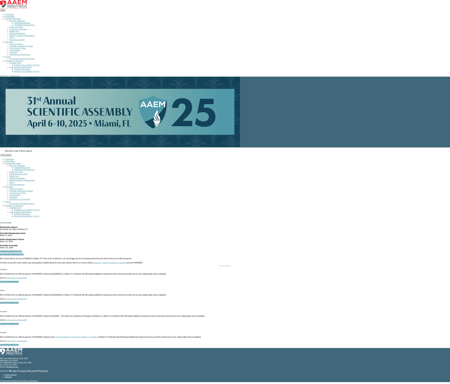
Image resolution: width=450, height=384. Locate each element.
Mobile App (14, 31)
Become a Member (17, 21)
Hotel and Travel (16, 27)
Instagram (97, 263)
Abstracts (13, 52)
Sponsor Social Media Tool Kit (26, 72)
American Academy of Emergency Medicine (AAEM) (75, 337)
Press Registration (17, 40)
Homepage (9, 14)
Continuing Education (18, 29)
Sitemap (8, 377)
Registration (10, 17)
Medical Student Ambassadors (22, 36)
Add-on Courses (16, 44)
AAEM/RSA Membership (24, 25)
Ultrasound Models (17, 33)
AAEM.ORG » (4, 75)
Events (7, 57)
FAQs (11, 38)
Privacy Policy (11, 375)
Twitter (105, 263)
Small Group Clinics (17, 48)
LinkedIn (121, 263)
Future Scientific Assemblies (12, 255)
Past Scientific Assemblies (11, 252)
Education (9, 42)
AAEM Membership (22, 23)
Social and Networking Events (21, 59)
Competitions (14, 50)
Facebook (112, 263)
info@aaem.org (12, 367)
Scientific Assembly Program (21, 46)
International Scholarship (19, 55)
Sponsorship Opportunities (20, 67)
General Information (13, 19)
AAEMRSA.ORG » (15, 75)
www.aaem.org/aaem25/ (17, 278)
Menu (3, 10)
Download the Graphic (9, 282)
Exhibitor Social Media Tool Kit (26, 65)
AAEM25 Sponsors (22, 69)
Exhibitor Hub (15, 63)
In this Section (6, 155)
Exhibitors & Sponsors (14, 61)
